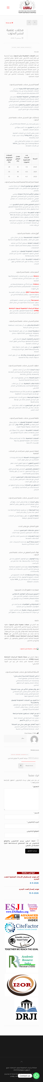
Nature (36, 276)
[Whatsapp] (36, 1076)
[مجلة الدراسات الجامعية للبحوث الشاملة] (27, 14)
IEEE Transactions (32, 292)
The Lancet (35, 300)
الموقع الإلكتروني (33, 831)
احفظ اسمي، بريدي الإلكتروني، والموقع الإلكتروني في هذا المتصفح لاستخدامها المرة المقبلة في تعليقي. (21, 843)
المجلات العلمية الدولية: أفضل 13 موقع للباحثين (23, 758)
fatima (23, 738)
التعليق (35, 787)
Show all (8, 23)
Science (36, 284)
